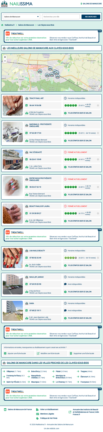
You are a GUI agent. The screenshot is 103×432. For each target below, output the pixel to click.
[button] (47, 75)
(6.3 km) (88, 377)
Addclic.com (54, 428)
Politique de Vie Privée (48, 418)
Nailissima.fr (10, 25)
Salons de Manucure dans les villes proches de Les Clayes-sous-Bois (48, 362)
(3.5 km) (62, 371)
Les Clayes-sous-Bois (46, 25)
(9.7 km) (64, 382)
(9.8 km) (88, 382)
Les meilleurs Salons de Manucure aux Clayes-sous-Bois (40, 48)
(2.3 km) (39, 371)
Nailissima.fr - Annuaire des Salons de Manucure (54, 424)
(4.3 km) (15, 377)
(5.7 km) (38, 377)
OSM (99, 90)
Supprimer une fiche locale (84, 353)
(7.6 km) (38, 382)
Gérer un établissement (49, 409)
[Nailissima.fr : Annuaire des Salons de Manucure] (17, 4)
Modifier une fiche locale (50, 353)
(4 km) (86, 371)
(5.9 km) (64, 377)
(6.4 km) (16, 382)
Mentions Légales (47, 414)
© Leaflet (92, 90)
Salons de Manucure (92, 4)
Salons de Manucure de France (20, 409)
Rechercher (90, 17)
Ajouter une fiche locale (17, 353)
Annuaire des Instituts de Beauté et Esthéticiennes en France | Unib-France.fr (86, 412)
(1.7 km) (14, 371)
